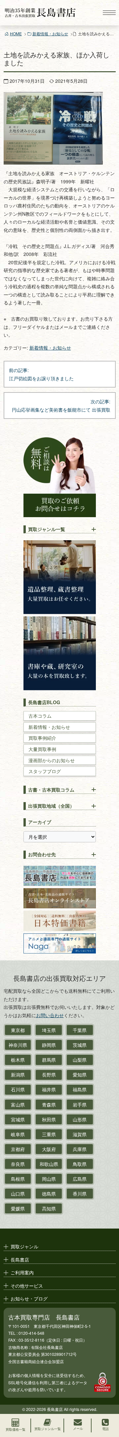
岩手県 (80, 1104)
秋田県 (49, 1119)
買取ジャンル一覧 (46, 529)
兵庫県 (80, 1149)
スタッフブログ (44, 771)
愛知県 (80, 1074)
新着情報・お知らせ (50, 33)
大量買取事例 (42, 749)
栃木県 (18, 1059)
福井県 (49, 1089)
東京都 (18, 1030)
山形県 (80, 1119)
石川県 (18, 1089)
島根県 (18, 1178)
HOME (16, 33)
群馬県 (49, 1059)
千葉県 (80, 1030)
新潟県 (18, 1074)
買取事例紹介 (42, 738)
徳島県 (49, 1193)
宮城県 (18, 1119)
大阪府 (49, 1149)
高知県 (49, 1208)
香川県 (80, 1193)
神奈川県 (18, 1045)
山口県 (18, 1193)
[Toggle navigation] (109, 12)
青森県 (49, 1104)
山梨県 (80, 1059)
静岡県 (49, 1045)
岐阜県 (18, 1134)
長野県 (49, 1074)
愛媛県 (18, 1208)
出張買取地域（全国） (51, 805)
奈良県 (18, 1164)
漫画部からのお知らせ (51, 760)
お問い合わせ (50, 1015)
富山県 (18, 1104)
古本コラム (40, 716)
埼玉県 (49, 1030)
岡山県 (49, 1178)
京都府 (18, 1149)
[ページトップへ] (107, 1402)
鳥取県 (80, 1164)
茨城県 (80, 1045)
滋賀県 (80, 1134)
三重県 (49, 1134)
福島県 (80, 1089)
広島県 (80, 1178)
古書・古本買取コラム (51, 789)
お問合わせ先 (42, 854)
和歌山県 (49, 1164)
